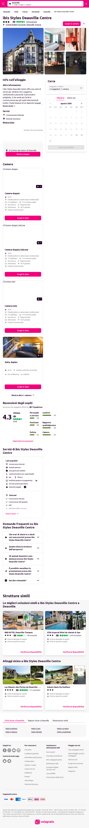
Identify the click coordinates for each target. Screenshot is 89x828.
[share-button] (84, 24)
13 (66, 123)
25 (56, 135)
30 (82, 135)
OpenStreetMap (37, 130)
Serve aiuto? (50, 752)
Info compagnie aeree (54, 760)
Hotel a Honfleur (11, 729)
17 (50, 129)
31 (50, 141)
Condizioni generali (31, 754)
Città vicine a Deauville (14, 721)
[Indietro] (50, 103)
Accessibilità (50, 773)
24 (50, 135)
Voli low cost (72, 760)
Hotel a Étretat (36, 732)
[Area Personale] (86, 4)
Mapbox (27, 130)
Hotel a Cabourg (11, 732)
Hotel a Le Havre (63, 729)
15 (76, 123)
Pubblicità (28, 773)
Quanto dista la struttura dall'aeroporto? (20, 548)
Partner (27, 777)
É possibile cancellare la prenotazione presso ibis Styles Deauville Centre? (20, 571)
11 (56, 123)
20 (66, 129)
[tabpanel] (44, 731)
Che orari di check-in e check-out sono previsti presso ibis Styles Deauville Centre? (22, 537)
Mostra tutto (8, 122)
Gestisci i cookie (30, 765)
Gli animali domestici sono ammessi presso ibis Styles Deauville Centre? (21, 559)
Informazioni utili (52, 764)
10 (50, 123)
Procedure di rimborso (54, 756)
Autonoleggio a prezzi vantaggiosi (76, 755)
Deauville (47, 12)
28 (71, 135)
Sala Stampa (29, 780)
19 (61, 129)
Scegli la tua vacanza (75, 763)
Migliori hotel (73, 767)
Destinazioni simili (60, 721)
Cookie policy (29, 761)
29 (76, 135)
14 (71, 123)
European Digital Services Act (52, 768)
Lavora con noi (30, 769)
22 (76, 129)
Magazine (71, 771)
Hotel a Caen (35, 729)
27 (66, 135)
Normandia (35, 12)
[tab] (14, 721)
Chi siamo (28, 750)
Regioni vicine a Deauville (38, 721)
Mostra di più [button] (11, 514)
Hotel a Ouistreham (64, 732)
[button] (23, 51)
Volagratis (6, 12)
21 (71, 129)
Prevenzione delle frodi (54, 777)
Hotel (16, 12)
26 (61, 135)
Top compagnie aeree (76, 750)
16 (82, 123)
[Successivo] (82, 103)
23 (82, 129)
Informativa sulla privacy (33, 757)
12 (61, 123)
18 (56, 129)
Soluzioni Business (31, 784)
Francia (25, 12)
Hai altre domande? (17, 580)
